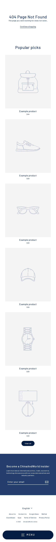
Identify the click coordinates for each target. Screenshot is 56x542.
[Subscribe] (46, 482)
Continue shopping (28, 26)
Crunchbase (10, 518)
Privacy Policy (44, 518)
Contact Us (22, 514)
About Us (12, 514)
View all (28, 443)
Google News (34, 514)
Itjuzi (19, 518)
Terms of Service (30, 518)
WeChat (44, 514)
